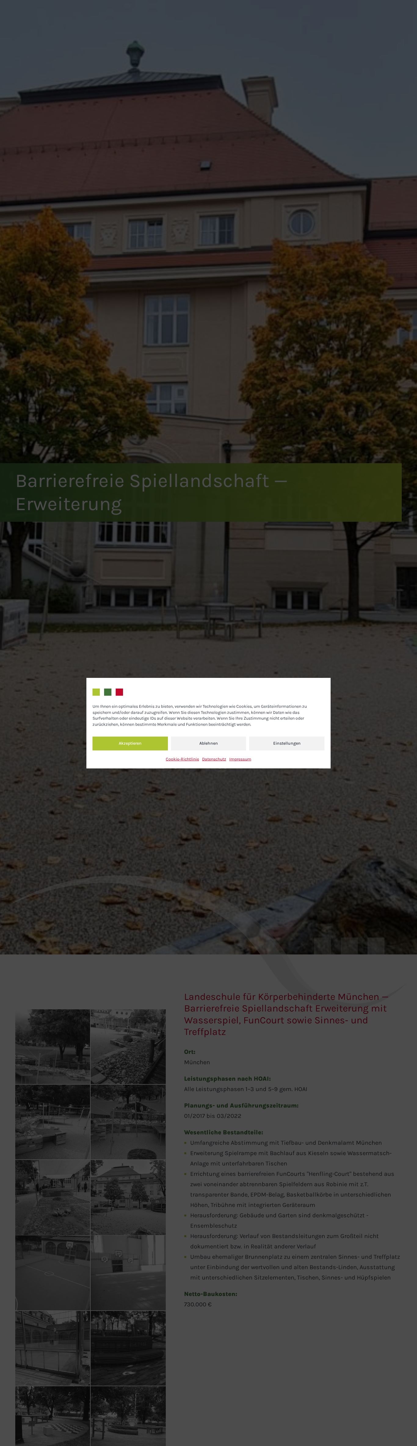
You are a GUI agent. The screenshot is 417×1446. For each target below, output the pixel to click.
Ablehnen (208, 743)
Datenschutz (214, 758)
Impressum (240, 758)
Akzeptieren (130, 743)
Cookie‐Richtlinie (182, 758)
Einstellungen (287, 743)
